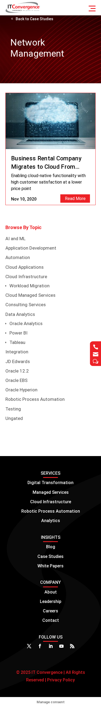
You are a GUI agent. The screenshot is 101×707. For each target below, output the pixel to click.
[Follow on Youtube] (61, 646)
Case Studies (50, 556)
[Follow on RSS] (72, 646)
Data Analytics (20, 314)
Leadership (50, 601)
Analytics (50, 520)
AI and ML (15, 238)
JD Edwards (17, 361)
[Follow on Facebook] (40, 646)
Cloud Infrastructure (26, 276)
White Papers (50, 565)
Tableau (17, 342)
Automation (17, 257)
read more (75, 198)
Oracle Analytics (26, 323)
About (50, 592)
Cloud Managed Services (30, 295)
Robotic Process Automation (35, 399)
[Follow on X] (29, 646)
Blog (50, 546)
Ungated (14, 418)
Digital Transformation (50, 482)
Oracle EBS (16, 380)
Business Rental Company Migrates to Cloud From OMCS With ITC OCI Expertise (46, 163)
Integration (16, 351)
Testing (13, 409)
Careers (50, 610)
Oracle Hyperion (21, 389)
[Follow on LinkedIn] (50, 646)
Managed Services (51, 492)
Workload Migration (29, 285)
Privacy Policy (60, 679)
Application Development (30, 248)
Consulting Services (25, 304)
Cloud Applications (24, 267)
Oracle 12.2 (17, 371)
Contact (50, 620)
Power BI (18, 333)
